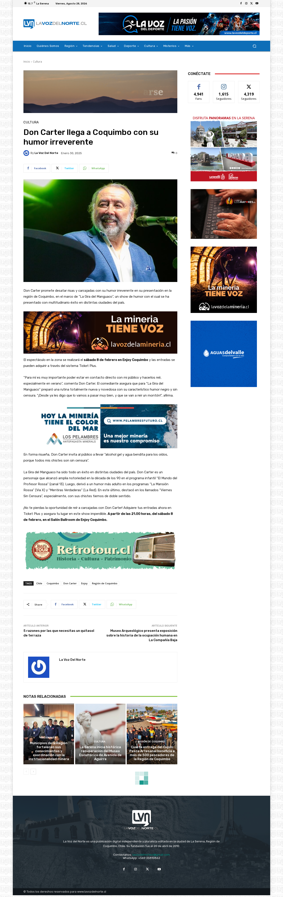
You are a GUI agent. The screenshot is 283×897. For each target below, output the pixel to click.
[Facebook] (241, 3)
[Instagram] (246, 3)
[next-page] (33, 771)
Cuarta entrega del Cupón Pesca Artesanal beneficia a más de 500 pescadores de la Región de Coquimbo (152, 753)
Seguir (224, 84)
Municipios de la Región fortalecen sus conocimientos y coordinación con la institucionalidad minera (49, 751)
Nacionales (48, 737)
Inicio (26, 61)
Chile (39, 583)
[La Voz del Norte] (27, 153)
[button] (254, 46)
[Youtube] (257, 3)
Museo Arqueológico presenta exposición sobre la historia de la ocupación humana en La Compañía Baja (141, 635)
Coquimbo (53, 583)
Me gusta (199, 84)
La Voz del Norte (46, 152)
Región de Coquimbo (104, 583)
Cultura (37, 61)
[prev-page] (26, 771)
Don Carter (70, 583)
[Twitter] (251, 3)
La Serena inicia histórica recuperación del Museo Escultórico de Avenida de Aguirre (100, 753)
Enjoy (84, 583)
